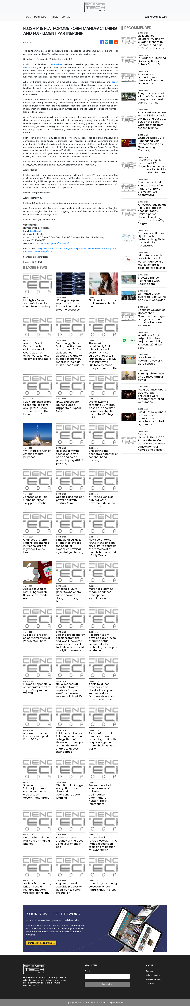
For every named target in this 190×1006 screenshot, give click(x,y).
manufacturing (30, 67)
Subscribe (107, 984)
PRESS (55, 16)
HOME (28, 16)
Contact (150, 983)
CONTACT (67, 16)
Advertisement (153, 979)
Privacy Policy (153, 975)
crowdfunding (55, 64)
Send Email (35, 231)
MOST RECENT (41, 16)
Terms (149, 971)
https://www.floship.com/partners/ (51, 243)
